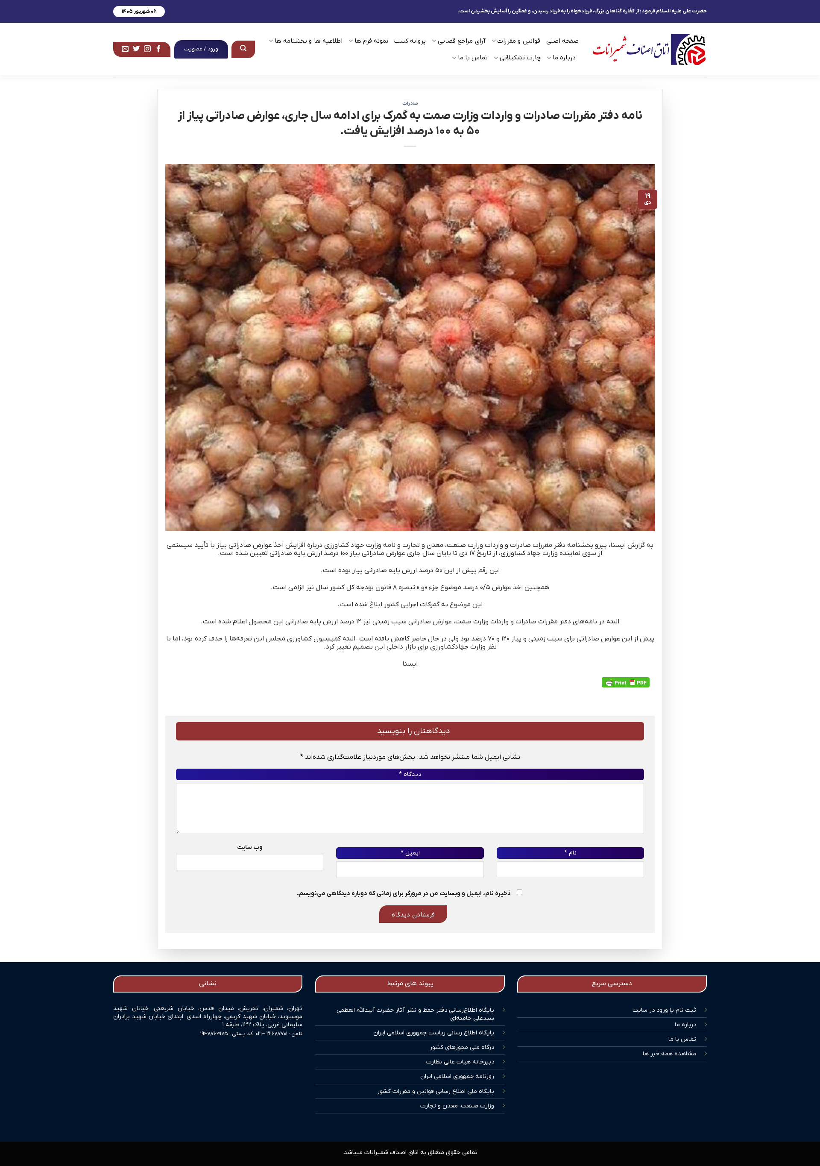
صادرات (410, 103)
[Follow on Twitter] (136, 49)
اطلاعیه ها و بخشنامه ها (309, 41)
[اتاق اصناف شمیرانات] (649, 49)
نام (570, 853)
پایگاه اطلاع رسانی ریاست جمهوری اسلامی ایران (433, 1033)
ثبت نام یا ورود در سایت (664, 1010)
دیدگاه (410, 774)
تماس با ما (682, 1039)
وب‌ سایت (250, 847)
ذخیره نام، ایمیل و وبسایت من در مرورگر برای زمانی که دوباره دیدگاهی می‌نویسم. (404, 894)
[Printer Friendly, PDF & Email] (626, 682)
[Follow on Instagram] (147, 49)
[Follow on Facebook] (158, 49)
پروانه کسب (410, 41)
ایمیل (410, 853)
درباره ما (685, 1025)
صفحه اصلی (562, 41)
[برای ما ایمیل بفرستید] (125, 49)
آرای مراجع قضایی (461, 41)
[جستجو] (243, 49)
